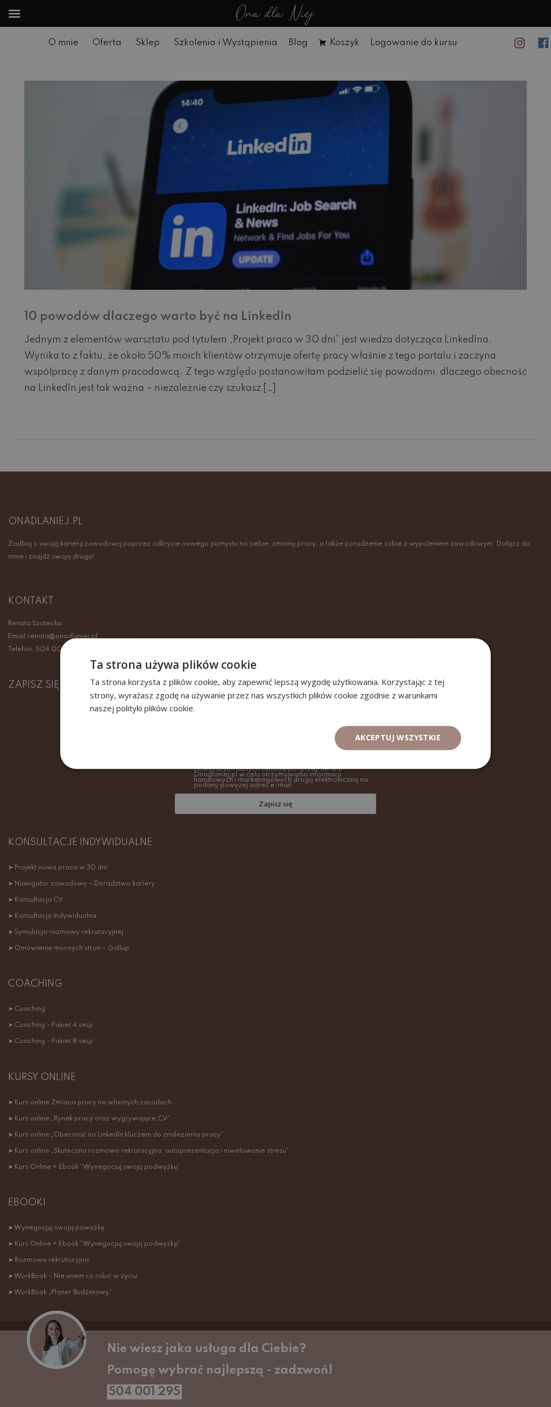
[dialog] (275, 703)
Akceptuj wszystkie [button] (398, 737)
